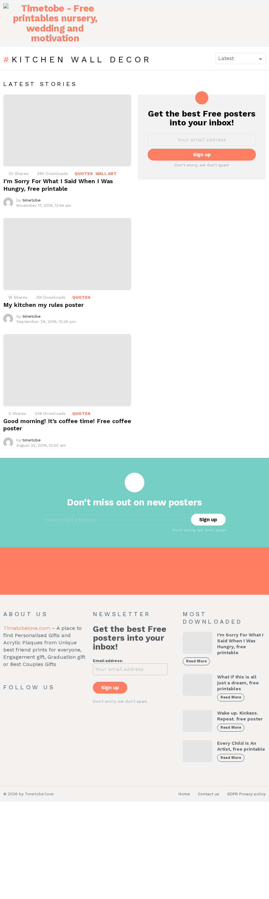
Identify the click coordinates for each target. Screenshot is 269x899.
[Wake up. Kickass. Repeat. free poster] (197, 721)
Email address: (108, 660)
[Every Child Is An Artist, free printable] (197, 751)
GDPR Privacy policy (246, 794)
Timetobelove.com (26, 628)
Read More (196, 661)
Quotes (83, 173)
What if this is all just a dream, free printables (238, 682)
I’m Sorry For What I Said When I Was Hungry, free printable (58, 185)
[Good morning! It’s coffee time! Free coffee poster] (67, 370)
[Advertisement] (134, 851)
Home (184, 794)
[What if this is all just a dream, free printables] (197, 685)
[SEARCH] (248, 23)
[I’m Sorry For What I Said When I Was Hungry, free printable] (67, 131)
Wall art (106, 173)
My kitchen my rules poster (43, 304)
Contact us (208, 794)
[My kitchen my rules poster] (67, 254)
